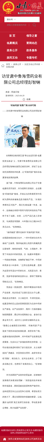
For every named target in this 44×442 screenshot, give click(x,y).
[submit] (34, 25)
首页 (8, 64)
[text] (16, 25)
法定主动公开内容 (32, 64)
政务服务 (31, 50)
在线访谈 (10, 67)
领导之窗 (31, 35)
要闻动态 (31, 42)
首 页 (12, 35)
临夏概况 (12, 42)
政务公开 (12, 50)
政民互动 (12, 57)
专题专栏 (31, 57)
